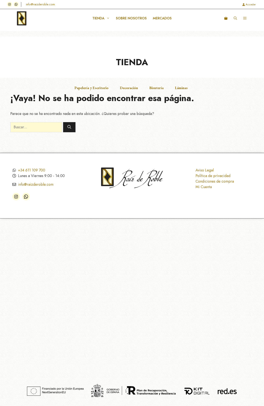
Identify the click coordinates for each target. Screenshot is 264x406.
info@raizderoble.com (40, 4)
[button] (235, 18)
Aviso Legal (205, 170)
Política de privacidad (213, 175)
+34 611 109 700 (31, 170)
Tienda (98, 18)
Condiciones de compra (215, 181)
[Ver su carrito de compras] (226, 18)
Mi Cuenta (204, 187)
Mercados (162, 18)
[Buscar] (69, 127)
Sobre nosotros (131, 18)
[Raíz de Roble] (21, 18)
